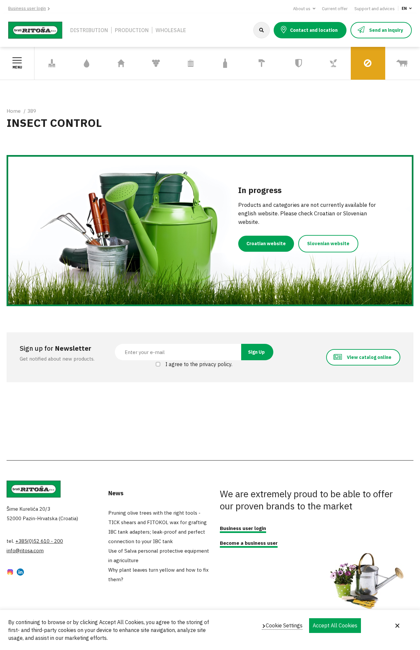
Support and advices (374, 8)
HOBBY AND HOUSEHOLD (118, 63)
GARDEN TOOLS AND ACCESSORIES (51, 63)
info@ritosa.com (25, 550)
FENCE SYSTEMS (184, 63)
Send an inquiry (386, 30)
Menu (17, 67)
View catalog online (369, 357)
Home (14, 111)
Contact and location (314, 30)
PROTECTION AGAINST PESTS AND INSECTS (367, 63)
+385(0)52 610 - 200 (39, 541)
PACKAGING (225, 63)
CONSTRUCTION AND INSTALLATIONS (261, 63)
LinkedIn (20, 573)
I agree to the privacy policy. (198, 364)
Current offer (335, 8)
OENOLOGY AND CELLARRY (151, 63)
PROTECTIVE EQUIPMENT (296, 63)
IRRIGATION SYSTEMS (84, 63)
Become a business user (249, 543)
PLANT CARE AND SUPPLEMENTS (333, 63)
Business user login (27, 8)
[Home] (35, 29)
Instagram (10, 573)
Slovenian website (328, 243)
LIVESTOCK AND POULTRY (401, 63)
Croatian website (266, 243)
